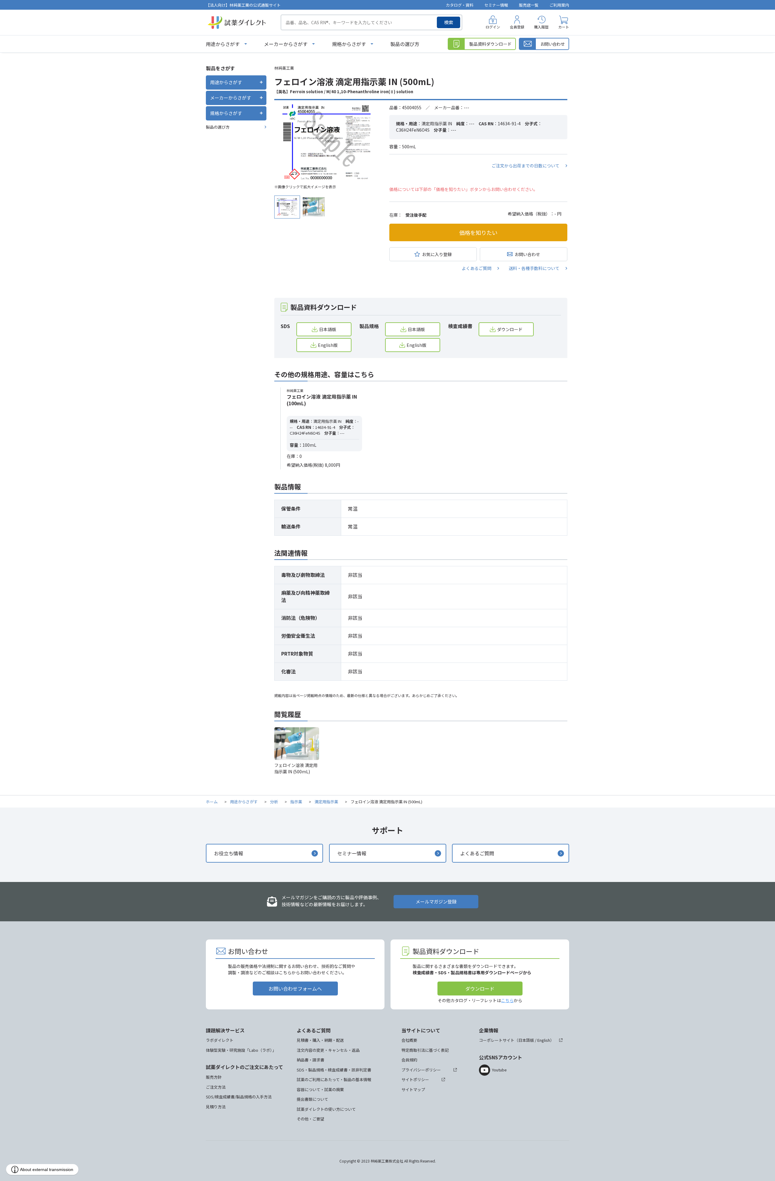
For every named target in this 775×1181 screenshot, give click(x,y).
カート (563, 26)
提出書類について (312, 1099)
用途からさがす (223, 43)
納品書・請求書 (310, 1060)
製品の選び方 (404, 43)
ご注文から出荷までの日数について (525, 166)
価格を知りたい (478, 232)
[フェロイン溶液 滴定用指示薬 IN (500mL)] (327, 142)
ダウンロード (510, 329)
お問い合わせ (527, 254)
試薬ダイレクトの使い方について (326, 1109)
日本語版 (327, 329)
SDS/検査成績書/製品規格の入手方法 (239, 1097)
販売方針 (214, 1077)
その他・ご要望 (310, 1119)
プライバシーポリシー (421, 1070)
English (543, 1040)
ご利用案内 (559, 5)
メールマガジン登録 (436, 901)
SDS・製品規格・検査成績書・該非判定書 (334, 1070)
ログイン (493, 26)
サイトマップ (413, 1089)
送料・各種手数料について (534, 268)
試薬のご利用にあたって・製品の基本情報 (334, 1079)
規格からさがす (349, 43)
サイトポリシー (415, 1079)
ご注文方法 (216, 1087)
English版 (328, 345)
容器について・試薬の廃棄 (320, 1089)
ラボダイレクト (219, 1040)
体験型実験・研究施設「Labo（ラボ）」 (241, 1050)
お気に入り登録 (437, 254)
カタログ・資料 (459, 5)
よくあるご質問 (476, 268)
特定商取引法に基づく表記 (425, 1050)
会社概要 (409, 1040)
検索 (448, 22)
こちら (507, 1000)
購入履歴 (541, 26)
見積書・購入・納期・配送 (320, 1040)
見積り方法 (216, 1107)
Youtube (499, 1070)
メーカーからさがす (286, 43)
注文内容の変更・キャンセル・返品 (328, 1050)
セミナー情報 (496, 5)
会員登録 (517, 26)
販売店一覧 (529, 5)
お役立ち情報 (228, 853)
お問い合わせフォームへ (295, 988)
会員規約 (409, 1060)
